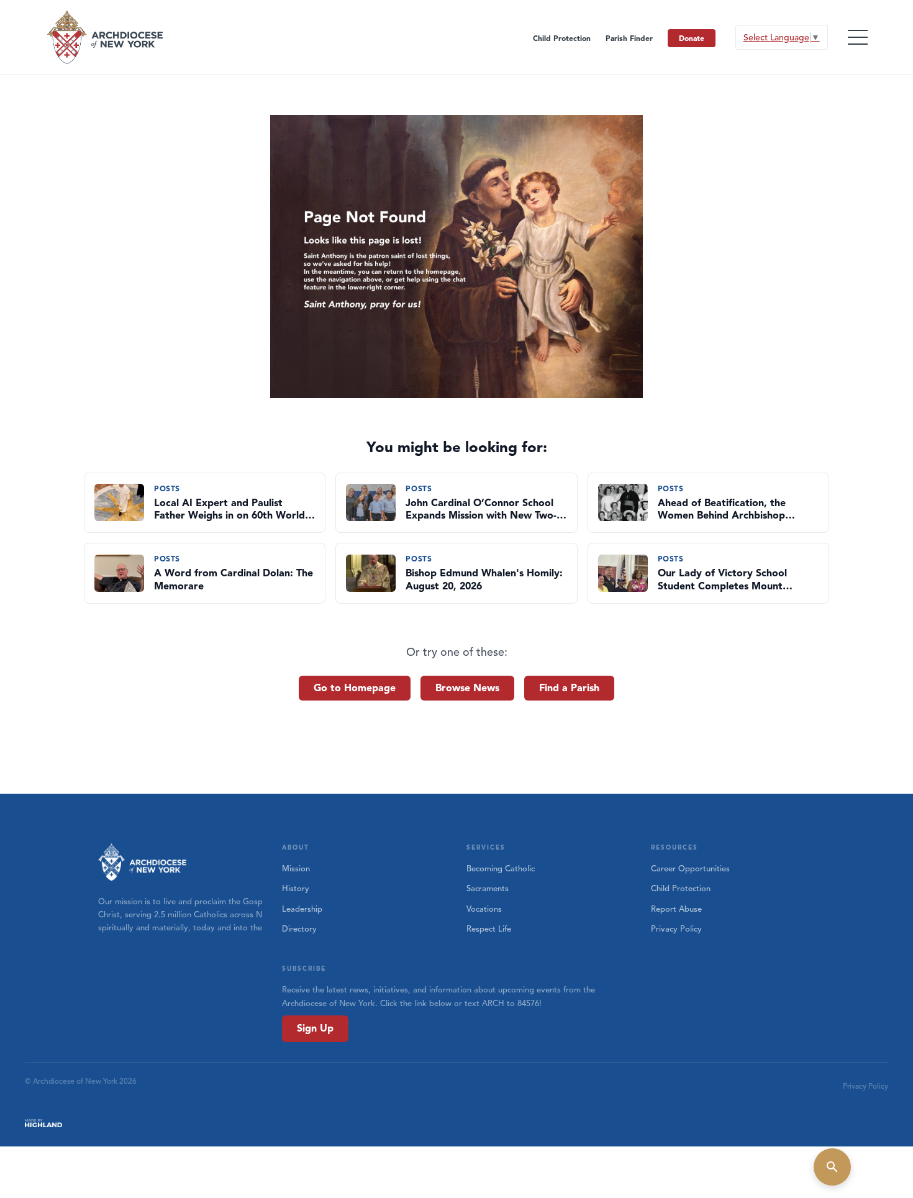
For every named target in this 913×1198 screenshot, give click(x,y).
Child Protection (562, 38)
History (295, 889)
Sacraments (487, 889)
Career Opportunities (690, 869)
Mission (296, 869)
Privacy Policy (676, 929)
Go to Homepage (355, 688)
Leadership (302, 909)
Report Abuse (676, 909)
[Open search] (832, 1167)
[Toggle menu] (858, 37)
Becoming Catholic (500, 869)
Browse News (467, 688)
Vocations (484, 909)
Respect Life (488, 929)
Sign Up (315, 1028)
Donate (691, 38)
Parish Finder (629, 38)
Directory (299, 929)
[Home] (106, 37)
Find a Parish (569, 688)
